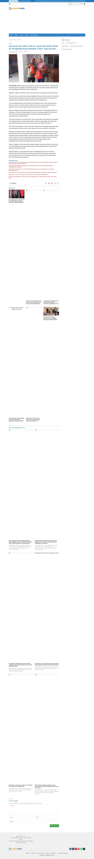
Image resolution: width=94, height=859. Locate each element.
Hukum (16, 35)
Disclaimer (53, 853)
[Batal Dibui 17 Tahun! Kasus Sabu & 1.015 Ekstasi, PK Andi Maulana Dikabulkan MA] (34, 362)
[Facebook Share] (46, 183)
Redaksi (47, 853)
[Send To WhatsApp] (58, 183)
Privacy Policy (40, 853)
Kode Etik (33, 853)
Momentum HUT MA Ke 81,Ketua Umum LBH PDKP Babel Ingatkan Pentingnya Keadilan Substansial (33, 172)
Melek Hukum (65, 46)
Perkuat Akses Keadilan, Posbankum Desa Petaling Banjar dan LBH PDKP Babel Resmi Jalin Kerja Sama (32, 177)
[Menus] (10, 4)
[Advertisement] (47, 22)
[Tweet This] (49, 183)
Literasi (27, 35)
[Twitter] (73, 849)
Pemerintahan (34, 35)
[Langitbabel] (17, 8)
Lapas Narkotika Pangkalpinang (22, 51)
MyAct (21, 35)
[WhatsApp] (81, 849)
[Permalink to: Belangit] (10, 52)
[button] (81, 4)
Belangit (13, 51)
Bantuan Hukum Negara (76, 46)
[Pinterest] (76, 849)
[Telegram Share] (55, 183)
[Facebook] (70, 849)
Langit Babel (49, 855)
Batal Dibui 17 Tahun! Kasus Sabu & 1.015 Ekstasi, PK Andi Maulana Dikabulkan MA (28, 174)
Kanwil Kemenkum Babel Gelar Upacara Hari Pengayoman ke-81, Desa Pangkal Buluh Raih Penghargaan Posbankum (45, 1)
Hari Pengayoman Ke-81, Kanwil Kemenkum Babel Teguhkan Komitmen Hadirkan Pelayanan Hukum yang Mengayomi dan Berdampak (33, 163)
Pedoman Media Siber (63, 853)
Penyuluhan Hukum (71, 43)
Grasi (63, 43)
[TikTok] (84, 849)
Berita (11, 35)
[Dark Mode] (84, 4)
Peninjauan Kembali (66, 49)
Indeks (27, 853)
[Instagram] (78, 849)
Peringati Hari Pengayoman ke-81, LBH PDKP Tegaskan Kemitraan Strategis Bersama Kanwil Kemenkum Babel (31, 169)
